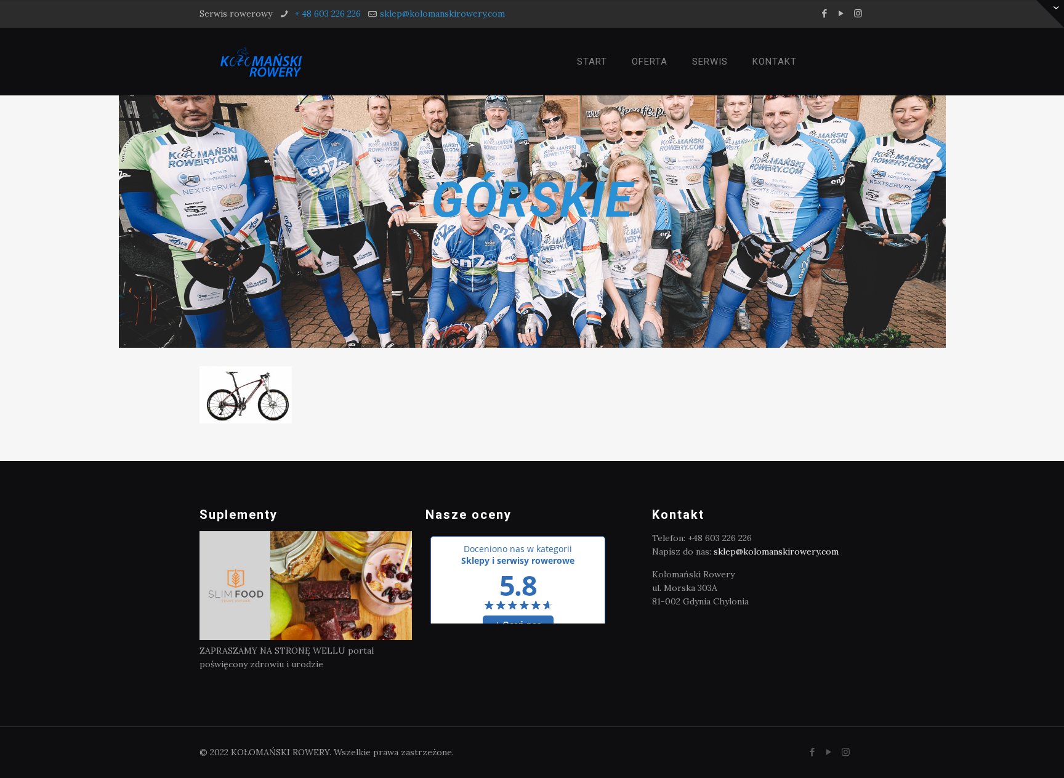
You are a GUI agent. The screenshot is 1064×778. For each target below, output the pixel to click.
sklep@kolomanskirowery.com (442, 13)
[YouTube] (841, 13)
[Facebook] (824, 13)
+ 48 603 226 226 (326, 13)
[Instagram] (858, 13)
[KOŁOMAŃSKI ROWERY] (261, 61)
